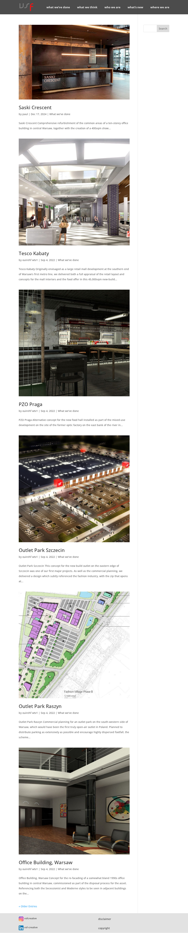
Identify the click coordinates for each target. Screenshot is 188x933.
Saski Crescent (35, 107)
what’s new (135, 7)
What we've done (59, 114)
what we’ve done (58, 7)
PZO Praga (30, 404)
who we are (112, 7)
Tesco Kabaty (34, 253)
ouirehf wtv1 (30, 260)
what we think (87, 7)
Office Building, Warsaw (46, 862)
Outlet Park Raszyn (40, 706)
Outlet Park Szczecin (42, 550)
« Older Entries (28, 906)
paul (25, 114)
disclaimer (104, 919)
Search (163, 28)
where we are (159, 7)
